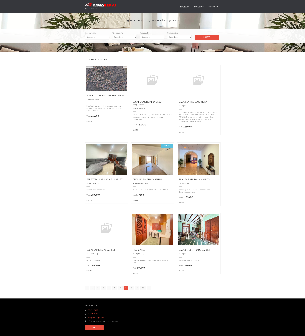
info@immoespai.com (96, 317)
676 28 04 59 (93, 314)
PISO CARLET (140, 250)
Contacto (213, 7)
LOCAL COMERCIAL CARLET (100, 250)
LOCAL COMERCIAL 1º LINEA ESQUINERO (147, 103)
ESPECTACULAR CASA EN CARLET (104, 179)
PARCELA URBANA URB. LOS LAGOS (105, 95)
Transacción (144, 33)
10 (143, 288)
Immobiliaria (184, 7)
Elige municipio (90, 33)
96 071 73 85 (93, 310)
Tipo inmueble (117, 33)
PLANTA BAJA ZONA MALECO (194, 179)
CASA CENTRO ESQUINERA (193, 101)
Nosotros (199, 7)
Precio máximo (172, 33)
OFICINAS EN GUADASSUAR (147, 179)
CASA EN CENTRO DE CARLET (194, 250)
